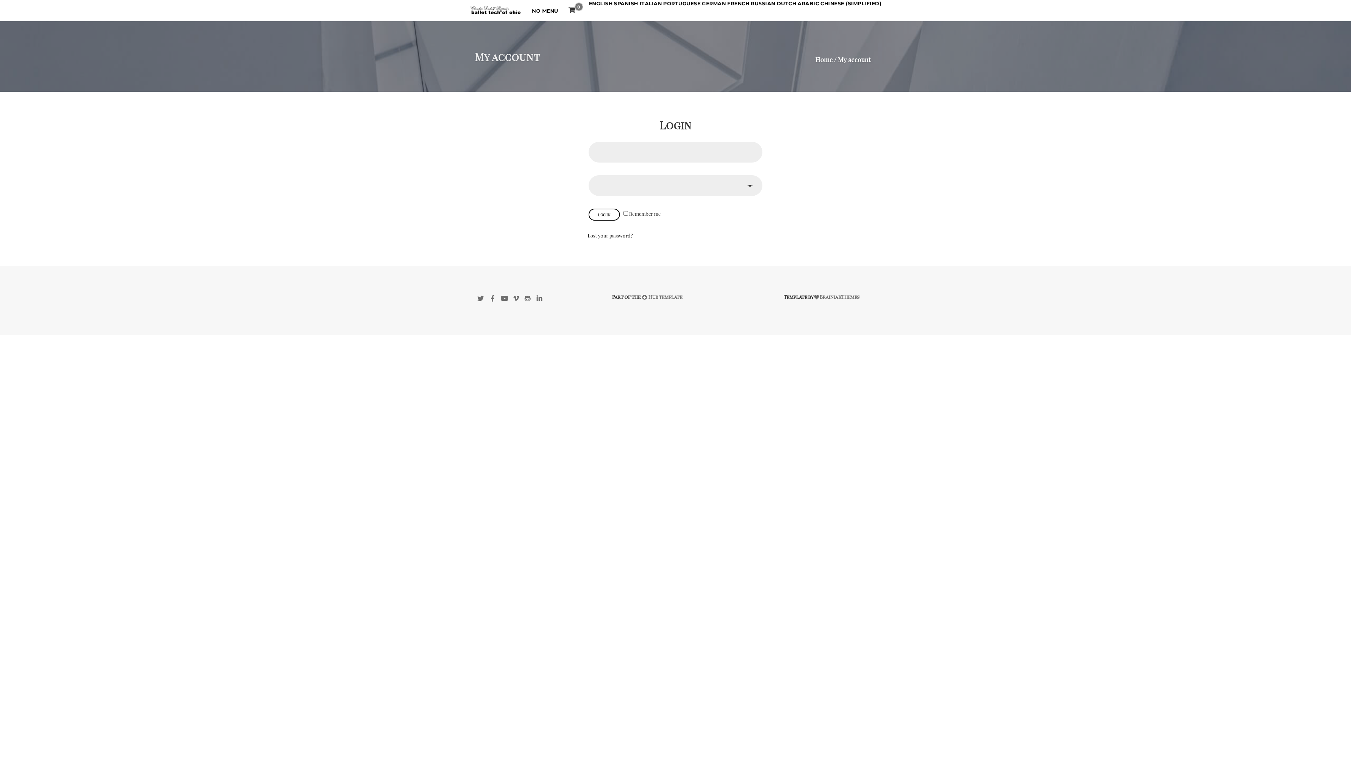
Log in (604, 214)
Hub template (665, 296)
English (601, 3)
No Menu (545, 11)
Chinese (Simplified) (850, 3)
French (738, 3)
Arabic (808, 3)
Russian (763, 3)
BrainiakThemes (840, 296)
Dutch (787, 3)
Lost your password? (610, 235)
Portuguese (681, 3)
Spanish (626, 3)
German (714, 3)
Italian (651, 3)
